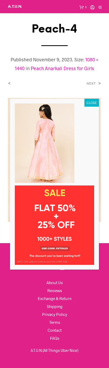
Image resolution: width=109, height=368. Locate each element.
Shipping (54, 306)
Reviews (54, 290)
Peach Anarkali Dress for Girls (62, 68)
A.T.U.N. (15, 6)
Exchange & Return (54, 298)
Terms (54, 322)
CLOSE (92, 103)
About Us (55, 282)
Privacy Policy (54, 314)
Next (91, 83)
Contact (55, 330)
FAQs (54, 338)
